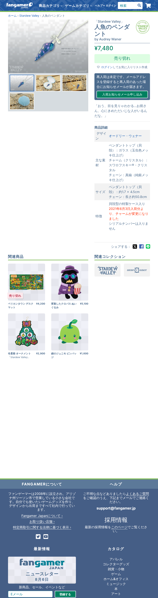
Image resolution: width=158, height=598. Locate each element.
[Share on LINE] (148, 246)
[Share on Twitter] (135, 246)
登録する (65, 594)
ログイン (111, 5)
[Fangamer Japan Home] (19, 5)
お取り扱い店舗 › (42, 521)
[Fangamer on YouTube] (45, 537)
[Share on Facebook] (141, 246)
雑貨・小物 (116, 569)
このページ (119, 527)
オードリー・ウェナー (125, 136)
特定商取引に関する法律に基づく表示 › (42, 527)
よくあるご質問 (137, 494)
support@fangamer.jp (116, 508)
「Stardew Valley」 (109, 21)
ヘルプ (99, 5)
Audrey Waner (110, 39)
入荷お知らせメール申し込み (122, 94)
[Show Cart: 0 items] (148, 5)
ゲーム (116, 574)
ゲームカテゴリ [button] (78, 5)
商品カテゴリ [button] (50, 5)
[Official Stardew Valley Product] (142, 27)
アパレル (116, 559)
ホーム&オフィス (116, 579)
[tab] (22, 83)
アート (116, 594)
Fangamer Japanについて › (42, 516)
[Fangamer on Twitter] (38, 537)
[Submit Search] (139, 5)
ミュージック (116, 584)
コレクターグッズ (116, 564)
